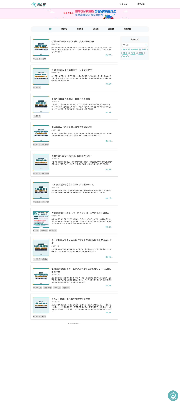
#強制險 (36, 230)
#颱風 (44, 316)
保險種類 (96, 29)
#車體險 (44, 259)
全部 (50, 29)
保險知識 (141, 4)
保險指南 (111, 29)
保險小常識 (127, 29)
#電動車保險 (37, 288)
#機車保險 (45, 145)
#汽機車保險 (47, 288)
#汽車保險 (36, 59)
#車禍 (44, 59)
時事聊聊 (64, 29)
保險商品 (123, 4)
